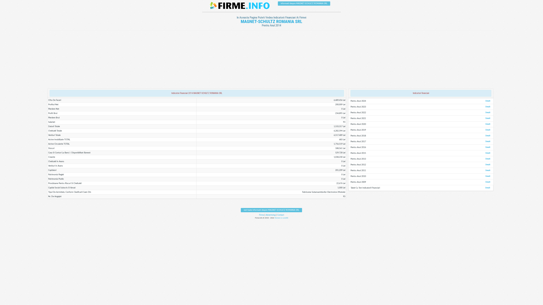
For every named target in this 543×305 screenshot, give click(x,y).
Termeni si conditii (281, 218)
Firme (261, 215)
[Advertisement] (271, 39)
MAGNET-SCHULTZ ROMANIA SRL (271, 21)
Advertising (270, 215)
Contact (280, 215)
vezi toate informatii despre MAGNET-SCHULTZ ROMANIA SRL (271, 210)
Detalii (487, 101)
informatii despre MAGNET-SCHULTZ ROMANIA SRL (304, 4)
